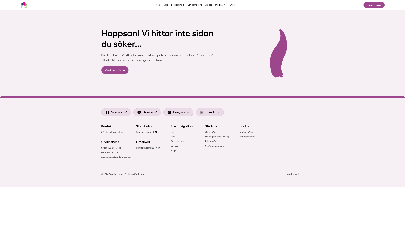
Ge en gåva (374, 4)
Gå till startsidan (115, 70)
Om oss (208, 5)
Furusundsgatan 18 (145, 132)
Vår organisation (248, 136)
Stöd (166, 5)
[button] (221, 4)
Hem (158, 5)
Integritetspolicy (293, 174)
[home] (23, 5)
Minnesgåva (211, 141)
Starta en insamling (214, 146)
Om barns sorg (195, 5)
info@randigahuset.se (112, 132)
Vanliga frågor (246, 132)
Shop (232, 5)
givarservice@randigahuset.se (116, 157)
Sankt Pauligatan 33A (146, 147)
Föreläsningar (177, 5)
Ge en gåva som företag (217, 136)
